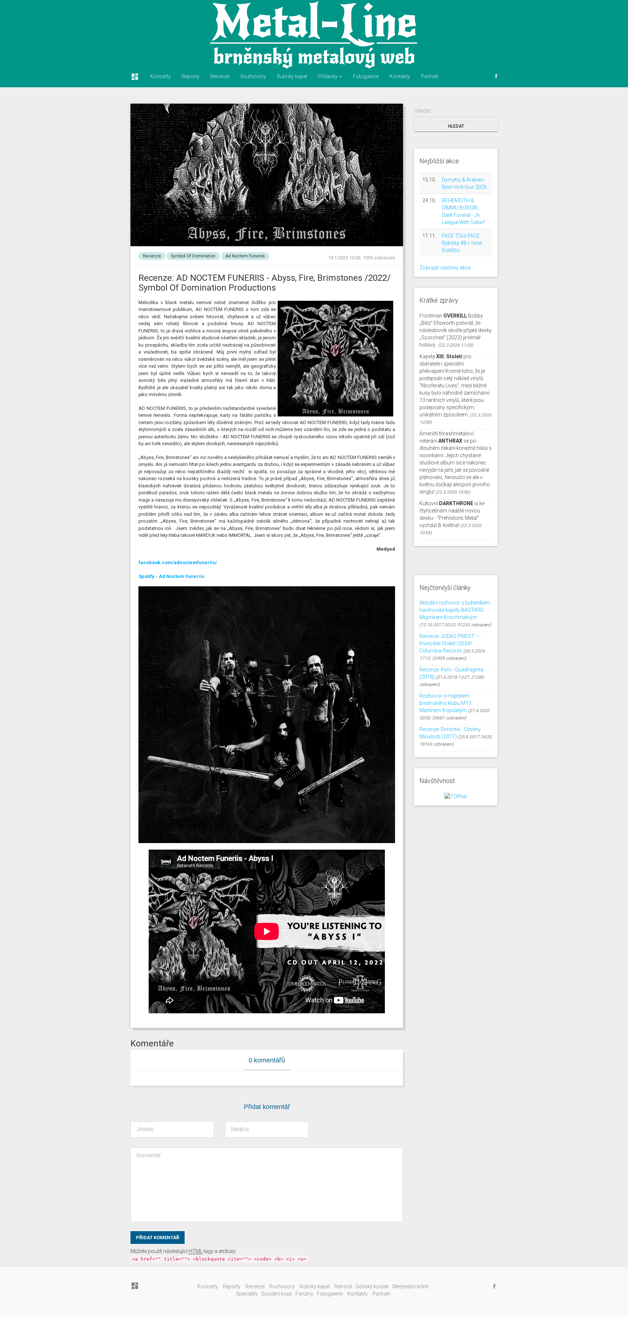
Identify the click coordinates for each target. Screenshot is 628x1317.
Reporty (191, 76)
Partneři (430, 76)
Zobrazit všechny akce (445, 268)
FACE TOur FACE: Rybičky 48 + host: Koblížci (462, 243)
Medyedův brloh (410, 1286)
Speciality (247, 1294)
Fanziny (304, 1294)
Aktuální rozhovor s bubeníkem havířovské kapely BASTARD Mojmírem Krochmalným (454, 610)
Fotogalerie (366, 76)
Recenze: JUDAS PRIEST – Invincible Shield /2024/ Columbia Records (449, 643)
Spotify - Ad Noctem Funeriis (171, 576)
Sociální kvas (276, 1294)
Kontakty (400, 76)
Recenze (220, 76)
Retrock (343, 1286)
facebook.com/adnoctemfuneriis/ (177, 562)
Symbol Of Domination (193, 256)
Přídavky (328, 76)
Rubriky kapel (292, 76)
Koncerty (160, 76)
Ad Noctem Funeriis (245, 256)
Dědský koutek (372, 1286)
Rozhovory (253, 76)
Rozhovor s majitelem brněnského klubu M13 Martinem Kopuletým (445, 703)
